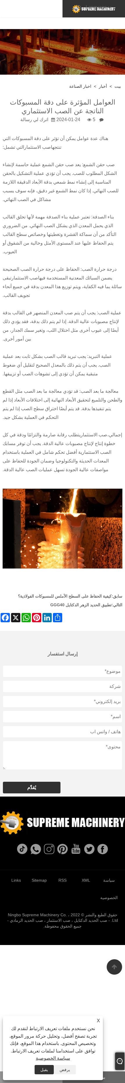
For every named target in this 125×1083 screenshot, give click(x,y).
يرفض (65, 1069)
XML (86, 880)
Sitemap (39, 880)
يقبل (44, 1069)
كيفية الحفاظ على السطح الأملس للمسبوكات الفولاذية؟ (65, 596)
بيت (118, 86)
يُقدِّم (31, 787)
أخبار (103, 86)
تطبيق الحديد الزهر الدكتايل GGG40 (81, 605)
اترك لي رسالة (34, 119)
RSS (62, 880)
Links (16, 880)
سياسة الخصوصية (53, 1058)
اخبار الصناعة (80, 86)
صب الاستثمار (37, 147)
